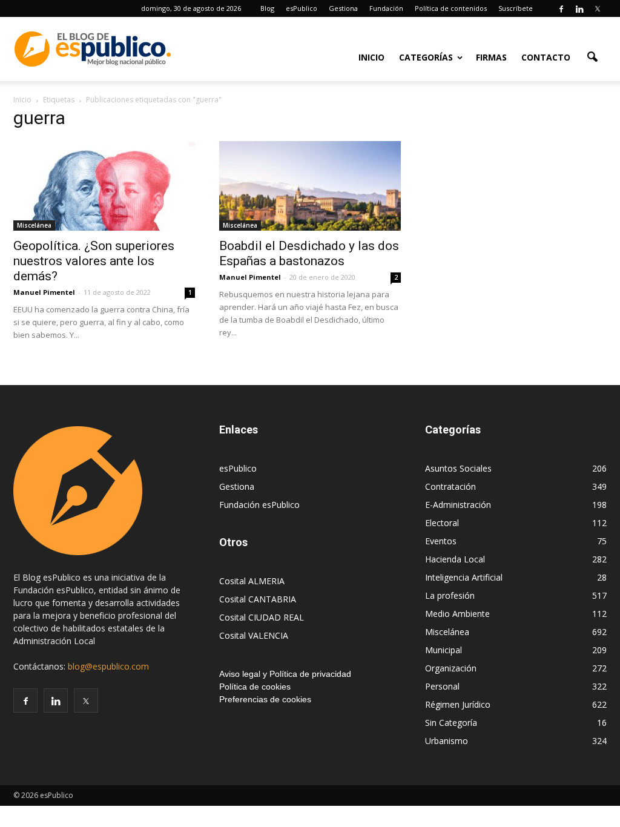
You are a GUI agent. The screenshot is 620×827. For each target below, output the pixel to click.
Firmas (491, 57)
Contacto (545, 57)
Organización (451, 668)
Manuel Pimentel (44, 292)
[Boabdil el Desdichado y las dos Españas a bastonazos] (310, 186)
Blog (267, 8)
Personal (442, 686)
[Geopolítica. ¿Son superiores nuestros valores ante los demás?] (104, 186)
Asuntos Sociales (458, 468)
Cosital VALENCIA (253, 635)
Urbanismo (446, 740)
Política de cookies (255, 686)
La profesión (450, 595)
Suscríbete (515, 8)
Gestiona (343, 8)
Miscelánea (34, 225)
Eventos (441, 541)
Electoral (442, 523)
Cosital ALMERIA (252, 581)
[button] (592, 56)
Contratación (450, 486)
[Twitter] (598, 8)
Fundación (386, 8)
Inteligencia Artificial (464, 577)
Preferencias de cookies (265, 699)
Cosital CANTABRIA (257, 599)
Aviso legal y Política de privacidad (285, 674)
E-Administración (458, 504)
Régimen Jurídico (457, 704)
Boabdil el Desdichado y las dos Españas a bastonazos (309, 253)
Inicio (371, 57)
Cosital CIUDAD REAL (261, 617)
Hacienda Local (455, 559)
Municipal (443, 650)
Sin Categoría (451, 722)
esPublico (301, 8)
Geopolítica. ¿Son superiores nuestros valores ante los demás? (93, 261)
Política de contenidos (451, 8)
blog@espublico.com (108, 666)
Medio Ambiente (457, 613)
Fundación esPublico (259, 504)
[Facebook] (561, 8)
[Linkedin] (579, 8)
